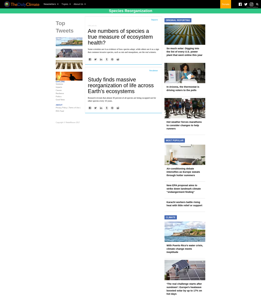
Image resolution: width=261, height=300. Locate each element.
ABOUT (59, 105)
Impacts (154, 20)
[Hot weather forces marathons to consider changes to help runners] (184, 108)
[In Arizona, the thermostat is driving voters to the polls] (184, 73)
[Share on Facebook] (90, 59)
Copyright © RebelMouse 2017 (68, 122)
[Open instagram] (251, 4)
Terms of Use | (74, 108)
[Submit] (257, 4)
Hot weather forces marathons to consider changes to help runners (184, 125)
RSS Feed (60, 111)
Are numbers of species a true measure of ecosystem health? (120, 37)
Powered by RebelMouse (252, 7)
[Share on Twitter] (95, 59)
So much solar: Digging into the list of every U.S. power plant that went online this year (184, 51)
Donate (225, 4)
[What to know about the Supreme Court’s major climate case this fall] (69, 64)
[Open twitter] (246, 4)
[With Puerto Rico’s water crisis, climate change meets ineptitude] (69, 41)
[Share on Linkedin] (101, 59)
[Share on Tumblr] (107, 59)
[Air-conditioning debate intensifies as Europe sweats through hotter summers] (184, 154)
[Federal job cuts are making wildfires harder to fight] (69, 76)
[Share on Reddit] (118, 59)
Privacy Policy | (62, 108)
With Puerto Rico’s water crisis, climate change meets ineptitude (185, 248)
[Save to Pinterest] (112, 59)
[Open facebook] (240, 4)
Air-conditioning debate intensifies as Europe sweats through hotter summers (183, 172)
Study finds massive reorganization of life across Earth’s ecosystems (121, 85)
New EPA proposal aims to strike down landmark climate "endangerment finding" (184, 188)
